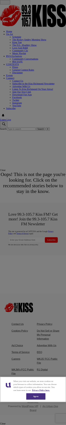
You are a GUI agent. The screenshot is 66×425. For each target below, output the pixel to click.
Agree (36, 396)
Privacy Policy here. (41, 390)
